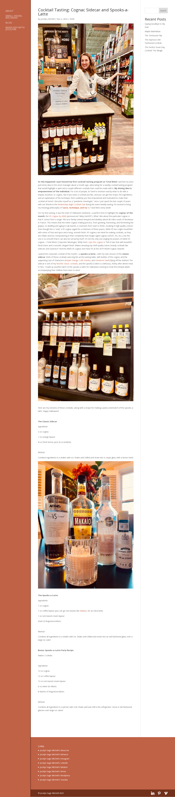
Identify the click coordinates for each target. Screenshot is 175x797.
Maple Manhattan (153, 31)
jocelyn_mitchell (48, 19)
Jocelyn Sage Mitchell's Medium (54, 767)
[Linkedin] (152, 793)
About (9, 11)
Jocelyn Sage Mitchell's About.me (54, 750)
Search (163, 10)
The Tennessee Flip (153, 35)
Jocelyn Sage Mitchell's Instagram (54, 758)
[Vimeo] (166, 793)
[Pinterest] (159, 793)
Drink (72, 19)
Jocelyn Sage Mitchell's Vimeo (53, 771)
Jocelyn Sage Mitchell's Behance (54, 754)
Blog (8, 23)
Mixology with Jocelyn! (15, 29)
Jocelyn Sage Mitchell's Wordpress (55, 775)
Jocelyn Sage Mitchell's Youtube (54, 779)
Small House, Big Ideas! (13, 17)
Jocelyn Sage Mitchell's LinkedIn (54, 763)
